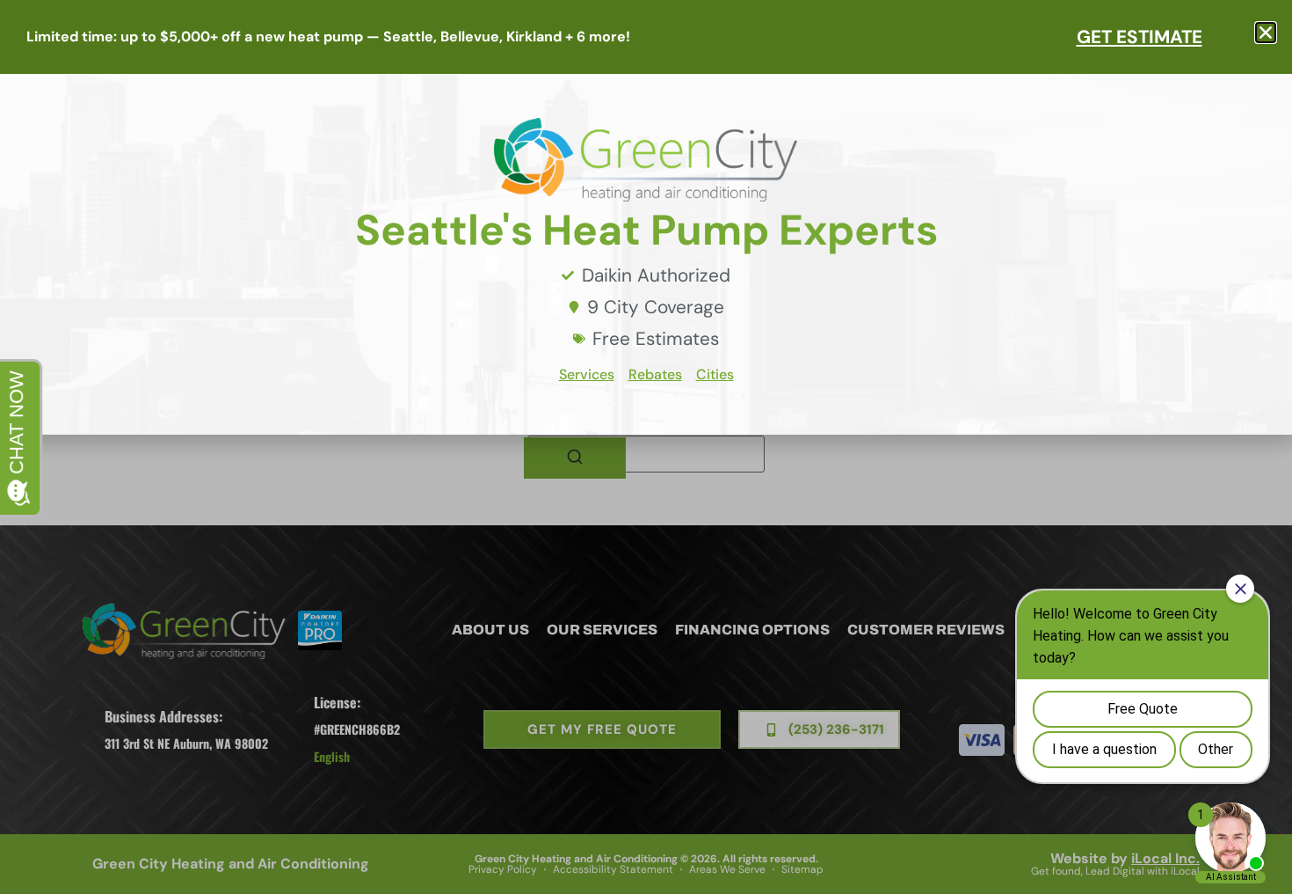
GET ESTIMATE (1139, 36)
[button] (1265, 32)
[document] (646, 447)
